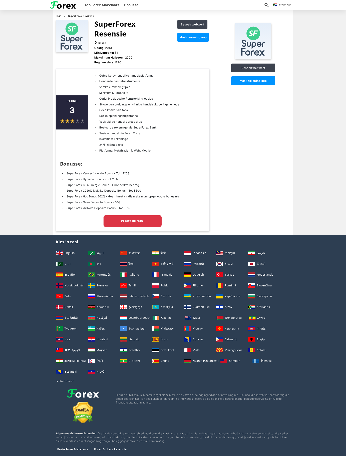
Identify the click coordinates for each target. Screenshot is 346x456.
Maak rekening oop (193, 37)
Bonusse (131, 5)
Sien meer (66, 381)
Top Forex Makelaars (101, 5)
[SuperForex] (253, 58)
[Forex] (83, 397)
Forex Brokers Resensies (111, 449)
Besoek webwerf (192, 24)
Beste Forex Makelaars (73, 449)
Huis (59, 15)
